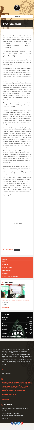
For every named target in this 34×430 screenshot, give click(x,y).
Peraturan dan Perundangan (9, 394)
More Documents (6, 399)
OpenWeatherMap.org (15, 336)
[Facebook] (12, 423)
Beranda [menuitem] (5, 259)
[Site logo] (17, 11)
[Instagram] (15, 423)
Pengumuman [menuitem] (6, 270)
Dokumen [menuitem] (5, 265)
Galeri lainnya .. (6, 307)
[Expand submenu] (30, 262)
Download (17, 249)
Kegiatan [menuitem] (5, 273)
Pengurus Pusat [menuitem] (7, 267)
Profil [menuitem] (4, 262)
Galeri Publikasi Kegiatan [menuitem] (10, 276)
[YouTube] (22, 423)
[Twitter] (18, 423)
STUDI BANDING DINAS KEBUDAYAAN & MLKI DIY (15, 300)
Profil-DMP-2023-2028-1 (8, 249)
